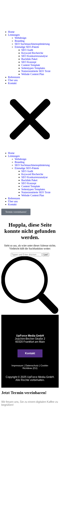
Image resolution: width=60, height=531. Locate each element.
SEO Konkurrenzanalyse (34, 56)
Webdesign (20, 37)
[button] (30, 118)
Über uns (13, 80)
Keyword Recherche (32, 53)
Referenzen (14, 77)
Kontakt (12, 83)
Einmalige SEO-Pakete (27, 46)
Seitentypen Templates (33, 68)
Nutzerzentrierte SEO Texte (35, 71)
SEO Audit (27, 50)
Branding (19, 40)
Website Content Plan (32, 74)
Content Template (30, 65)
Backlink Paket (29, 59)
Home (11, 31)
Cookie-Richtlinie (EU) (35, 367)
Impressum (17, 365)
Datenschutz (31, 365)
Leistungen (14, 34)
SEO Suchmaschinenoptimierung (32, 43)
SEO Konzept (28, 62)
